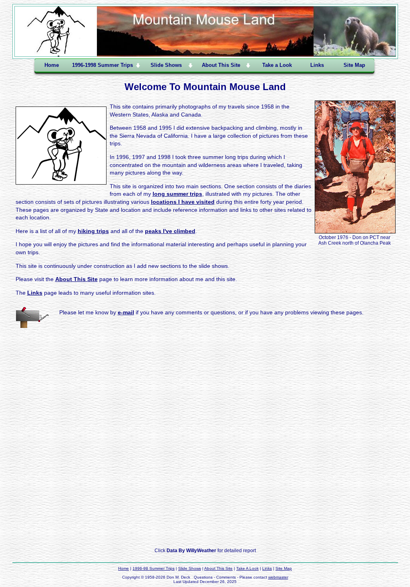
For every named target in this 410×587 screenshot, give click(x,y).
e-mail (126, 312)
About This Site (76, 279)
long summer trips (177, 194)
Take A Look (247, 568)
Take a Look (277, 65)
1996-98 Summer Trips (154, 568)
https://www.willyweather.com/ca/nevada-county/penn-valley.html (205, 539)
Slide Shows (189, 568)
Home (51, 65)
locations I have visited (183, 202)
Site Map (354, 65)
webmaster (278, 577)
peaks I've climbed (170, 231)
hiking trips (93, 231)
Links (317, 65)
